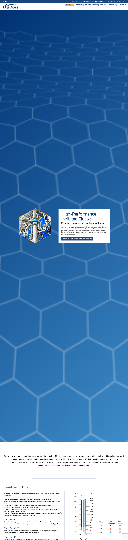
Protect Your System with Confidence (77, 239)
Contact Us (122, 4)
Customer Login (77, 1)
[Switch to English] (123, 1)
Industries (79, 4)
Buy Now (112, 1)
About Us (112, 4)
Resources (103, 4)
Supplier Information (103, 1)
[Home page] (10, 8)
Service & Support (91, 4)
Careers (119, 1)
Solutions (69, 4)
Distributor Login (89, 1)
